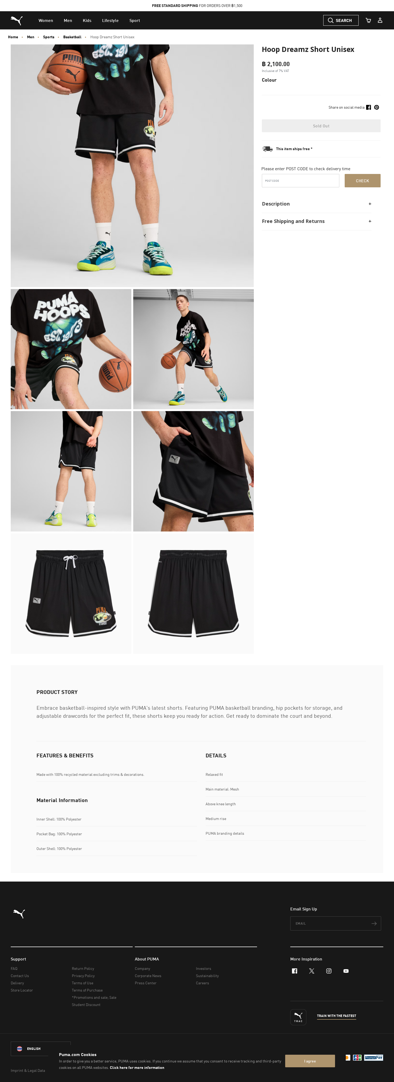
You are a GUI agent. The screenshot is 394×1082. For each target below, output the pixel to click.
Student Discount (86, 1004)
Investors (203, 968)
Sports (48, 37)
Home (13, 37)
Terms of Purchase (87, 990)
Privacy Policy (83, 975)
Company (142, 968)
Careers (202, 983)
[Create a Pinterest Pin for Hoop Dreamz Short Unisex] (377, 107)
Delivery (17, 983)
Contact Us (20, 975)
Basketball (72, 37)
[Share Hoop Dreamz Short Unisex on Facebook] (369, 107)
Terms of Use (82, 983)
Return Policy (83, 968)
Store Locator (22, 990)
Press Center (146, 983)
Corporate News (148, 975)
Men (30, 37)
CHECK (362, 180)
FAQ (14, 968)
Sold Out (321, 125)
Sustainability (207, 975)
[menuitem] (45, 20)
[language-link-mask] (40, 1049)
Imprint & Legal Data (28, 1070)
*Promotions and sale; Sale (94, 997)
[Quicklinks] (380, 20)
